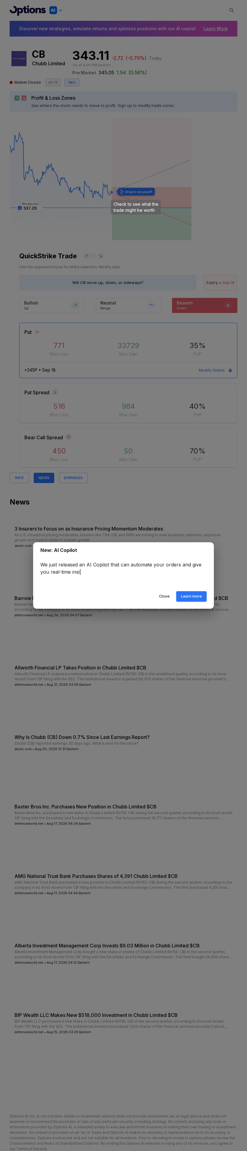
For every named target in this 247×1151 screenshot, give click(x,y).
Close (164, 596)
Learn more (191, 596)
